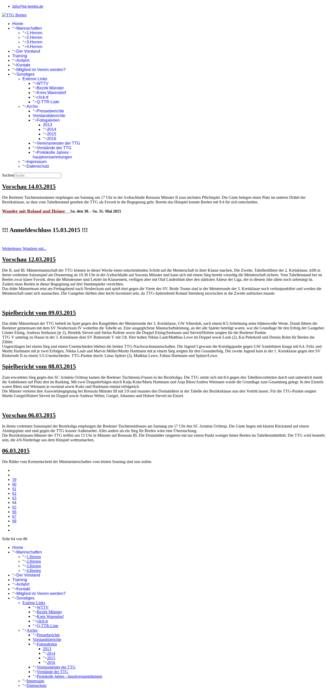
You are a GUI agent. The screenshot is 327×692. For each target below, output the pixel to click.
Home (17, 23)
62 (14, 493)
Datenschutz (38, 166)
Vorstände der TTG (54, 148)
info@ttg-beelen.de (27, 6)
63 (14, 498)
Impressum (36, 161)
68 (14, 521)
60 (14, 484)
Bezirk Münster (50, 88)
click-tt (42, 97)
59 (14, 479)
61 (14, 489)
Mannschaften (29, 28)
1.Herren (34, 33)
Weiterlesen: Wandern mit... (24, 248)
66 (14, 512)
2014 (51, 129)
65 (14, 507)
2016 (51, 138)
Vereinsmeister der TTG (58, 143)
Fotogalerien (48, 120)
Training (19, 56)
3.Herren (34, 42)
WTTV (43, 83)
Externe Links (34, 79)
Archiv (32, 106)
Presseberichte (50, 111)
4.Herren (34, 46)
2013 (47, 125)
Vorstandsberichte (49, 115)
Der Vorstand (28, 51)
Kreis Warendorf (51, 92)
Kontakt (23, 65)
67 (14, 516)
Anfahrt (22, 60)
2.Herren (34, 37)
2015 (51, 134)
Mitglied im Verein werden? (41, 69)
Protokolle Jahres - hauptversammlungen (52, 154)
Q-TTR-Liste (48, 102)
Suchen (8, 175)
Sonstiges (25, 74)
